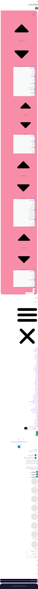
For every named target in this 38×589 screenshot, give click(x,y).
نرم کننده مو (36, 383)
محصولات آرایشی (35, 350)
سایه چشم (36, 356)
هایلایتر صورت (36, 423)
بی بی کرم (36, 421)
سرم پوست (36, 407)
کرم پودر (36, 417)
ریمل (37, 352)
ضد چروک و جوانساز (35, 402)
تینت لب (37, 362)
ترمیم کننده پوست (35, 400)
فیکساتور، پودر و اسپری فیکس (33, 426)
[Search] (36, 8)
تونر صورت (36, 403)
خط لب (37, 363)
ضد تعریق (36, 391)
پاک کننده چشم (36, 357)
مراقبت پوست (31, 200)
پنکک (37, 413)
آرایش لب (32, 76)
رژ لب (37, 360)
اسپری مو (36, 372)
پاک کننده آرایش (35, 398)
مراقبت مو (32, 135)
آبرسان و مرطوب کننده (34, 408)
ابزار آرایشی (36, 370)
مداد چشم (36, 355)
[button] (27, 325)
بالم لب (37, 361)
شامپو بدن (36, 392)
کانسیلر (37, 416)
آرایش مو (32, 92)
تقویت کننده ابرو (35, 368)
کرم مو (37, 375)
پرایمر (37, 418)
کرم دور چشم (36, 393)
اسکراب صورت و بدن (35, 396)
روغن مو (36, 376)
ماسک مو (36, 378)
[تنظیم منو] (34, 11)
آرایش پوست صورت (35, 412)
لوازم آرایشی (31, 89)
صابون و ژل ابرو (35, 367)
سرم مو (37, 377)
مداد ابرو (36, 366)
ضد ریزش (36, 386)
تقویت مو (36, 385)
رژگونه (37, 415)
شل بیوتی (36, 347)
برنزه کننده (36, 422)
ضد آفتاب (36, 390)
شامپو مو (36, 380)
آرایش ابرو (32, 83)
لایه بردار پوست (35, 397)
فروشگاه (36, 348)
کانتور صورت (36, 420)
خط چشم (36, 353)
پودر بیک (37, 425)
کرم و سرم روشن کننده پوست (33, 401)
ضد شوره (36, 387)
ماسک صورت (36, 411)
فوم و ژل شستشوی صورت (34, 410)
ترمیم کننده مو (36, 382)
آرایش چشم (32, 68)
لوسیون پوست (36, 395)
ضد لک (37, 405)
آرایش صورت (31, 271)
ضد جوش (36, 406)
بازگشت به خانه (19, 444)
